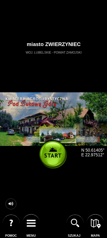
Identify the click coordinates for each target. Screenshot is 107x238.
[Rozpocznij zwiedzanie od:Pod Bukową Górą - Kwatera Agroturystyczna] (55, 156)
